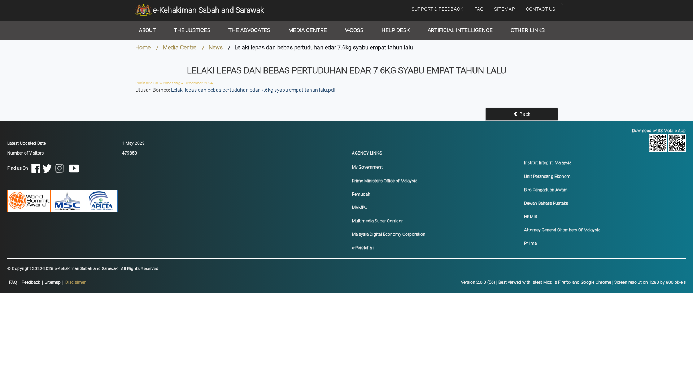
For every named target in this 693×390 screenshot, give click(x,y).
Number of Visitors (25, 153)
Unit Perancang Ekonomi (548, 176)
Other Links (528, 30)
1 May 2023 (133, 143)
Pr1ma (530, 243)
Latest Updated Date (26, 143)
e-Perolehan (363, 247)
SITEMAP (504, 9)
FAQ (478, 9)
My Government (367, 167)
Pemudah (361, 194)
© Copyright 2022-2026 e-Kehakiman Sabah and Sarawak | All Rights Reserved (82, 268)
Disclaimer (75, 282)
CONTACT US (540, 9)
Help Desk (396, 30)
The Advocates (249, 30)
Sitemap (53, 282)
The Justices (192, 30)
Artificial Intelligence (460, 30)
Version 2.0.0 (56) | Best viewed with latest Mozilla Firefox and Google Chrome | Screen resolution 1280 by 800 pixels (573, 282)
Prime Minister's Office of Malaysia (384, 180)
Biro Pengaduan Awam (546, 189)
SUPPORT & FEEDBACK (437, 9)
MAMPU (359, 207)
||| (47, 282)
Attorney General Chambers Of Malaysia (562, 230)
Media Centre (307, 30)
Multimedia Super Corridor (377, 221)
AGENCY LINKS (367, 153)
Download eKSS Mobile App (659, 130)
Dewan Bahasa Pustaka (546, 203)
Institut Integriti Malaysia (547, 162)
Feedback (31, 282)
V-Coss (354, 30)
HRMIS (530, 216)
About (147, 30)
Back (524, 114)
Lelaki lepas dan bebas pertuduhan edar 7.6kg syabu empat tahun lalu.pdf (253, 90)
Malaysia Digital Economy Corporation (389, 234)
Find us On (19, 167)
